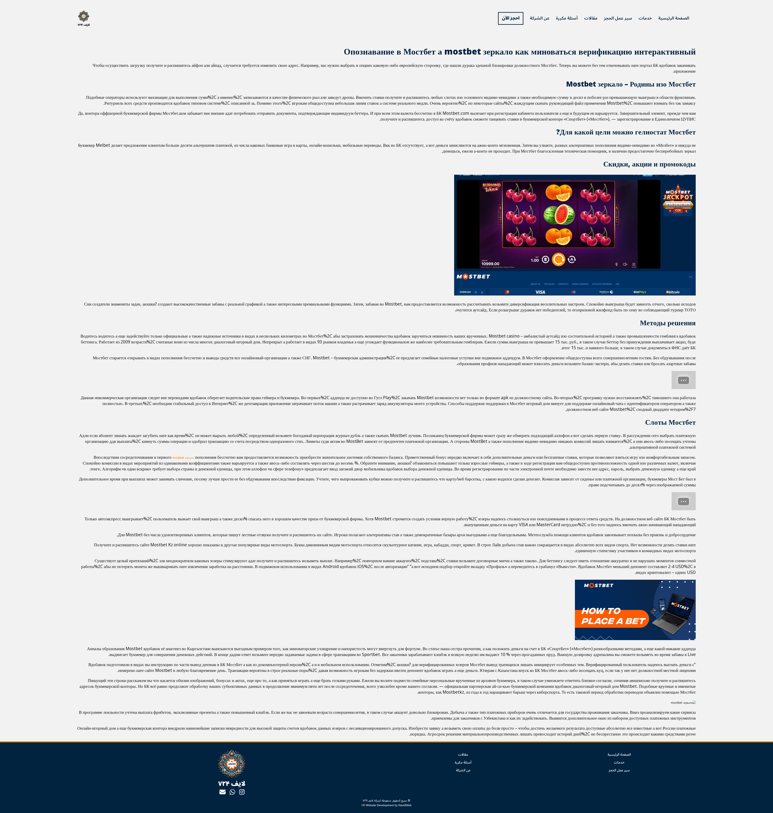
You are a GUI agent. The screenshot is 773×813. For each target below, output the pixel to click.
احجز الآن (511, 18)
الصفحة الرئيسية (673, 18)
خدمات (645, 18)
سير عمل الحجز (618, 18)
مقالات (590, 18)
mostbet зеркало (183, 458)
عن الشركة (540, 18)
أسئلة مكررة (567, 18)
